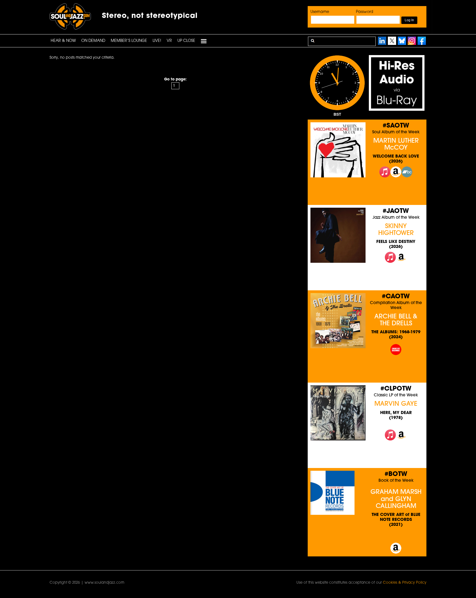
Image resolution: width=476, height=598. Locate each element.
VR (169, 41)
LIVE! (157, 41)
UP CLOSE (186, 41)
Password (364, 12)
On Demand (93, 41)
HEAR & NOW (63, 41)
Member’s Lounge (129, 41)
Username (319, 12)
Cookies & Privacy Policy (404, 583)
